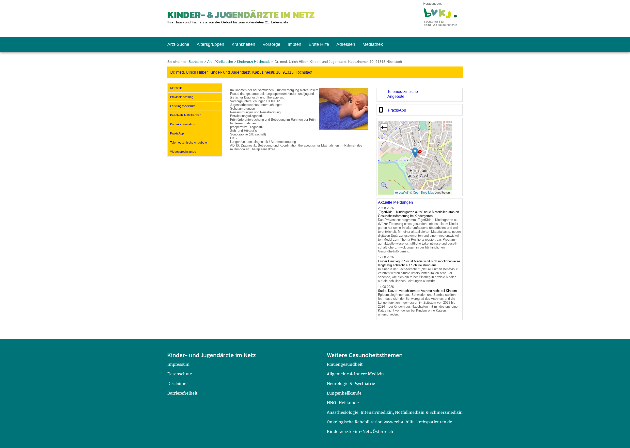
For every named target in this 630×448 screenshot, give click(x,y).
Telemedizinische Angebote (188, 142)
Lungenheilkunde (344, 393)
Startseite (196, 62)
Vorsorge (271, 44)
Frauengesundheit (345, 364)
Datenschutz (179, 373)
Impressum (178, 364)
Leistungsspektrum (182, 106)
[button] (415, 153)
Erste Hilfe (319, 44)
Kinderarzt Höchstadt (253, 62)
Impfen (294, 44)
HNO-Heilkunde (343, 402)
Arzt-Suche (178, 44)
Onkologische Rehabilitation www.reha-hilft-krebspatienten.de (389, 421)
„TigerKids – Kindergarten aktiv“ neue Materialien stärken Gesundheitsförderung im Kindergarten (418, 214)
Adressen (345, 44)
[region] (420, 95)
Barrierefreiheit (182, 393)
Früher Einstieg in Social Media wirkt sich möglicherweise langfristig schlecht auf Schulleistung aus (419, 263)
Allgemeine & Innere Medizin (355, 373)
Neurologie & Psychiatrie (351, 383)
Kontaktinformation (182, 124)
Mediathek (372, 44)
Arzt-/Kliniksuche (220, 62)
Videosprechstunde (183, 151)
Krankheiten (243, 44)
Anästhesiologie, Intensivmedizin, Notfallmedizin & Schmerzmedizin (395, 412)
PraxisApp (177, 133)
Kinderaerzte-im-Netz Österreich (360, 431)
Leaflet (403, 192)
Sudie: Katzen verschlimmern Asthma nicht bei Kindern (417, 291)
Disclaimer (177, 383)
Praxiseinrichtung (181, 97)
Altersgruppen (210, 44)
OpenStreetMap (423, 192)
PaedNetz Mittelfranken (185, 115)
